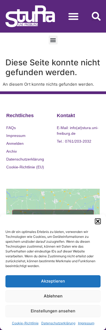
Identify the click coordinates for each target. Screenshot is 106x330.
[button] (98, 221)
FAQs (11, 128)
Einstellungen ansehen (53, 310)
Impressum (86, 323)
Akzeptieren (53, 281)
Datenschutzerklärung (58, 323)
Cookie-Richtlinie (25, 323)
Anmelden (15, 143)
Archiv (11, 151)
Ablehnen (53, 296)
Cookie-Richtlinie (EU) (25, 167)
